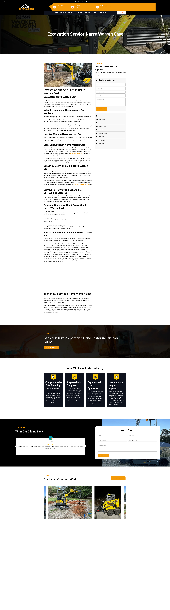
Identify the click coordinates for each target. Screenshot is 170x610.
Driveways (101, 136)
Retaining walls (102, 126)
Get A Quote (121, 12)
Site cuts (101, 129)
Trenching (101, 143)
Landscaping (102, 119)
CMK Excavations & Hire (76, 153)
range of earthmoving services (81, 184)
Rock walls (101, 123)
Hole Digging (102, 140)
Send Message (101, 109)
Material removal (103, 133)
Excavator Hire (102, 116)
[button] (51, 347)
